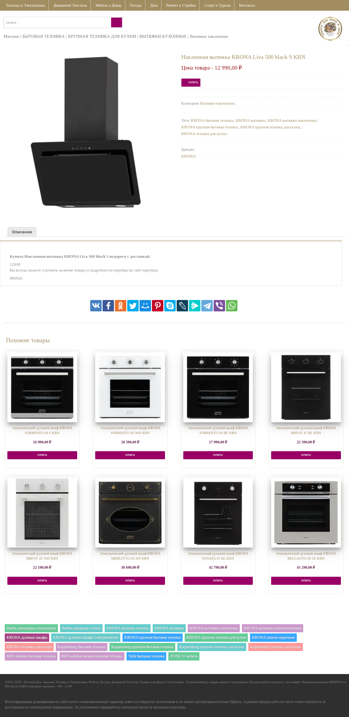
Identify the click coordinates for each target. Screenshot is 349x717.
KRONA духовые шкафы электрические (85, 637)
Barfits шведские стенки (81, 628)
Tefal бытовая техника (146, 656)
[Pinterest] (157, 305)
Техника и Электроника (25, 5)
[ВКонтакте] (96, 305)
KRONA (188, 156)
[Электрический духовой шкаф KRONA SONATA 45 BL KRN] (218, 513)
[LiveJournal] (182, 305)
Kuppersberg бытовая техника (81, 647)
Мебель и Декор (108, 5)
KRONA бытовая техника (212, 120)
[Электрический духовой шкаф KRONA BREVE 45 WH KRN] (42, 513)
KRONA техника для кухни (203, 134)
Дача (154, 5)
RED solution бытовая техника (31, 656)
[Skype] (170, 305)
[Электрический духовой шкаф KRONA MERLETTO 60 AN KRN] (130, 513)
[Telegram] (207, 305)
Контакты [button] (247, 5)
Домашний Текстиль (70, 5)
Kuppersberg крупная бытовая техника (142, 647)
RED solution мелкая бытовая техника (92, 656)
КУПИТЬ (193, 82)
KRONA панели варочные (273, 637)
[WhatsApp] (231, 305)
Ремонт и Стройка (181, 5)
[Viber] (219, 305)
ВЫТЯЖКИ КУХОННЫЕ (163, 36)
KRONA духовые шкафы (27, 637)
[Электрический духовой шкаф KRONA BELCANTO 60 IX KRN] (306, 513)
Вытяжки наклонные (209, 36)
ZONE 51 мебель (184, 656)
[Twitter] (133, 305)
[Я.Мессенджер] (194, 305)
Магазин (11, 36)
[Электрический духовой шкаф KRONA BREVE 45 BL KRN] (306, 387)
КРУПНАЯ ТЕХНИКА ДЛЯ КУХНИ (102, 36)
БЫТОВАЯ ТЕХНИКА (44, 36)
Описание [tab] (22, 231)
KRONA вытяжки (250, 120)
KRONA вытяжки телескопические (272, 628)
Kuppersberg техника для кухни (275, 647)
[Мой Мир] (145, 305)
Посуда (135, 5)
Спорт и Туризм (217, 5)
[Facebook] (108, 305)
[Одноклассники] (120, 305)
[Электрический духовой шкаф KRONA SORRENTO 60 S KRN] (42, 387)
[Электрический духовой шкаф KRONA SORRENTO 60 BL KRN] (218, 387)
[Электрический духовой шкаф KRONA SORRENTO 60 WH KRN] (130, 387)
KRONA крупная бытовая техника (209, 127)
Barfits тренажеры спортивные (31, 628)
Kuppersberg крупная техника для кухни (211, 647)
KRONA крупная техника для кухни (270, 127)
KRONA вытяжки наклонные (292, 120)
